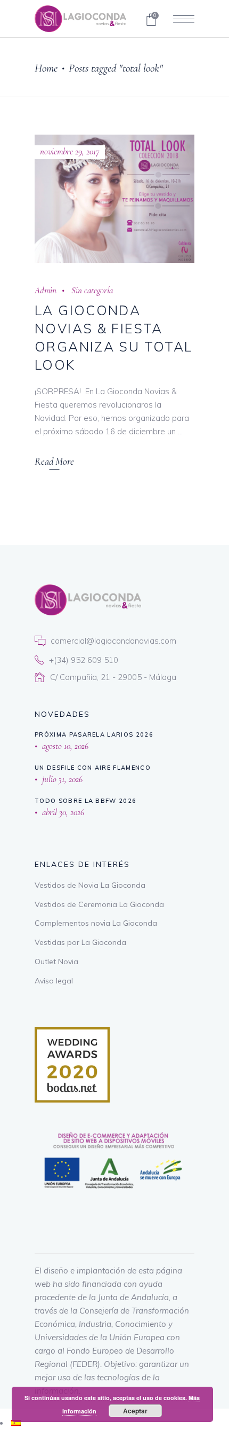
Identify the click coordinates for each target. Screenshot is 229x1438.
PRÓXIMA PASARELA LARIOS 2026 (94, 734)
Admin (45, 290)
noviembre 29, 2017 (70, 151)
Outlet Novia (56, 961)
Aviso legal (54, 981)
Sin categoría (92, 290)
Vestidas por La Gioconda (80, 942)
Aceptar (135, 1411)
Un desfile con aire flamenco (93, 767)
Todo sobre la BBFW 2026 (85, 800)
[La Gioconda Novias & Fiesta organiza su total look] (114, 199)
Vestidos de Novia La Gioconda (90, 885)
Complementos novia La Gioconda (96, 923)
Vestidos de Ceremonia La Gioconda (99, 904)
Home (46, 68)
